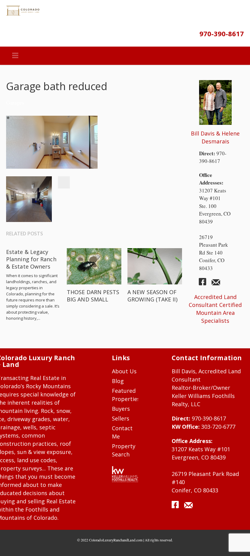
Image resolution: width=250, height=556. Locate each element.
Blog (118, 381)
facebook (205, 284)
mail (216, 284)
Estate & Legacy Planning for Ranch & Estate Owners (31, 259)
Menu (15, 56)
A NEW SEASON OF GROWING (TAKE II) (152, 295)
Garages (15, 102)
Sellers (120, 418)
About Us (124, 371)
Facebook (64, 182)
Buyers (121, 408)
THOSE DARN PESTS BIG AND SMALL (93, 295)
